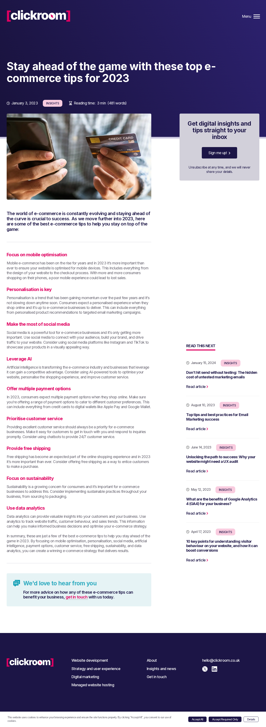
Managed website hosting (92, 685)
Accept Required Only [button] (225, 719)
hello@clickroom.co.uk (221, 660)
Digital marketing (85, 677)
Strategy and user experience (95, 668)
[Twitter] (206, 670)
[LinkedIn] (216, 670)
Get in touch (157, 677)
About (152, 660)
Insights (52, 103)
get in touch (77, 597)
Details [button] (251, 719)
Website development (89, 660)
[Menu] (256, 16)
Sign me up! (217, 153)
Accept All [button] (197, 719)
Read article (196, 387)
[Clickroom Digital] (38, 16)
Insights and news (161, 668)
